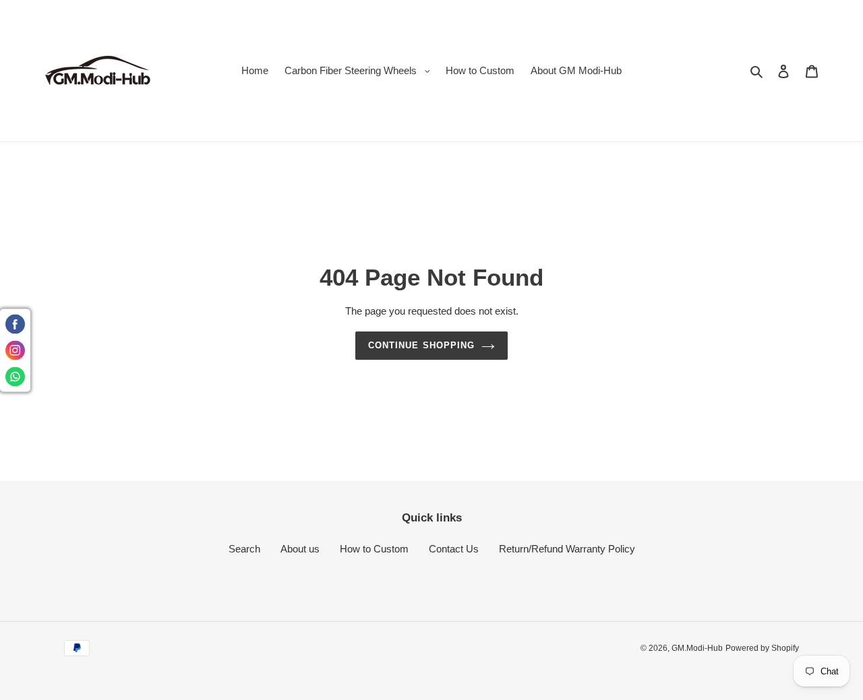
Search (244, 548)
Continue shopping (421, 345)
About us (300, 548)
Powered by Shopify (762, 648)
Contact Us (454, 548)
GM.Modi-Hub (697, 648)
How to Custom (374, 548)
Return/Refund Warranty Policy (567, 548)
